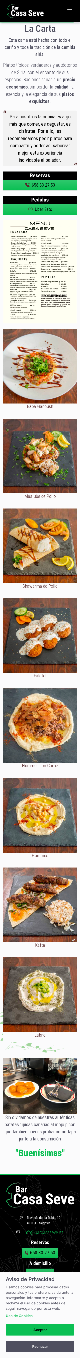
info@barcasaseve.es (44, 1232)
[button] (70, 10)
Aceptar (40, 1330)
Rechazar (40, 1346)
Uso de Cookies (19, 1316)
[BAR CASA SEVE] (25, 11)
